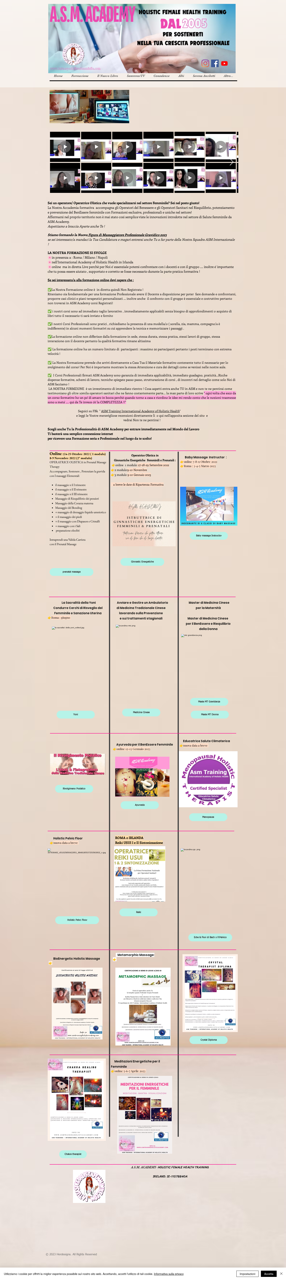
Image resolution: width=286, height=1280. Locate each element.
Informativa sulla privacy (169, 1274)
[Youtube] (224, 63)
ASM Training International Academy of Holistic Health (140, 411)
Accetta (268, 1274)
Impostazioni (247, 1274)
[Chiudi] (281, 1274)
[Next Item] (231, 162)
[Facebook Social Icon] (215, 63)
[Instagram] (205, 63)
